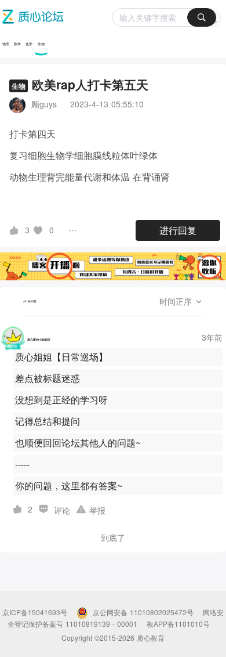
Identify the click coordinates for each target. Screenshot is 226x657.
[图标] (15, 230)
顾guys (44, 104)
